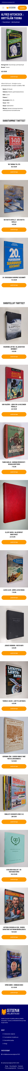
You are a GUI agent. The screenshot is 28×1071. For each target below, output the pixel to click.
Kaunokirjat (6, 22)
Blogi (5, 1043)
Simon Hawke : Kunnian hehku (14, 985)
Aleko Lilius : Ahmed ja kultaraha (14, 590)
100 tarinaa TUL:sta (14, 164)
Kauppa (22, 8)
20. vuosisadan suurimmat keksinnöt (14, 277)
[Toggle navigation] (3, 7)
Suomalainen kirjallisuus (11, 1037)
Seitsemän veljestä (9, 1034)
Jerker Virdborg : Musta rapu (14, 645)
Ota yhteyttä (13, 1066)
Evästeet (20, 1066)
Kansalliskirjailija (9, 1040)
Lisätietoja (14, 76)
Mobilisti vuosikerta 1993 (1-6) (14, 814)
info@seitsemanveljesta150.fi (8, 2)
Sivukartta (20, 1068)
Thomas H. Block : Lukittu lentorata (14, 701)
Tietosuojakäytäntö (10, 1068)
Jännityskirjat (16, 22)
